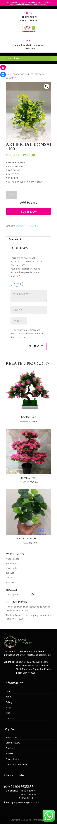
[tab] (29, 239)
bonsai (9, 577)
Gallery (9, 702)
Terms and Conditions (16, 764)
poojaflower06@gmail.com (28, 45)
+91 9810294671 (28, 16)
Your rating (16, 283)
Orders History (13, 742)
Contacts (10, 718)
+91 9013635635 (28, 20)
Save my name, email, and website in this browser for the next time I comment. (27, 333)
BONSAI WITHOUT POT (23, 74)
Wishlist (9, 753)
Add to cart (28, 202)
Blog (8, 712)
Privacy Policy (12, 759)
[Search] (33, 594)
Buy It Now (29, 211)
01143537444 (28, 48)
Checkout (10, 748)
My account (11, 737)
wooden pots (12, 558)
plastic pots (11, 568)
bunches (10, 572)
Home (8, 74)
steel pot (10, 582)
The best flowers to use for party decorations (28, 615)
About (9, 696)
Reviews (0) (15, 239)
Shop (8, 707)
